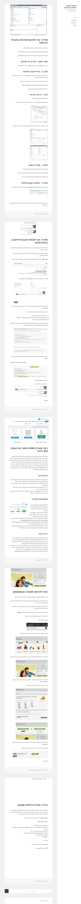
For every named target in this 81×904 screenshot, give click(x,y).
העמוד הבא (7, 891)
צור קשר (74, 25)
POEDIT (41, 65)
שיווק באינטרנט (32, 770)
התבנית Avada (44, 817)
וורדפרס (36, 213)
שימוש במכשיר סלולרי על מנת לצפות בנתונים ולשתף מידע (34, 520)
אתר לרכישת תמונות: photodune (30, 592)
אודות (75, 17)
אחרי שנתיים (73, 22)
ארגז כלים (37, 560)
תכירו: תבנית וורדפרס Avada (32, 805)
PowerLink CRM (19, 551)
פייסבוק (33, 409)
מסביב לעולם (73, 20)
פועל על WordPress (44, 900)
